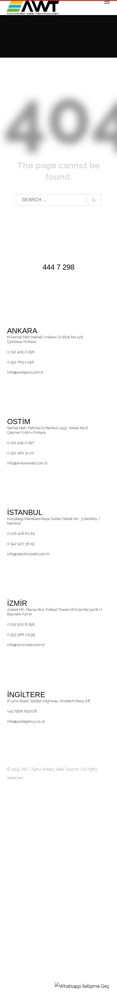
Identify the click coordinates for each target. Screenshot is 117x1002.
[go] (93, 200)
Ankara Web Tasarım (60, 769)
